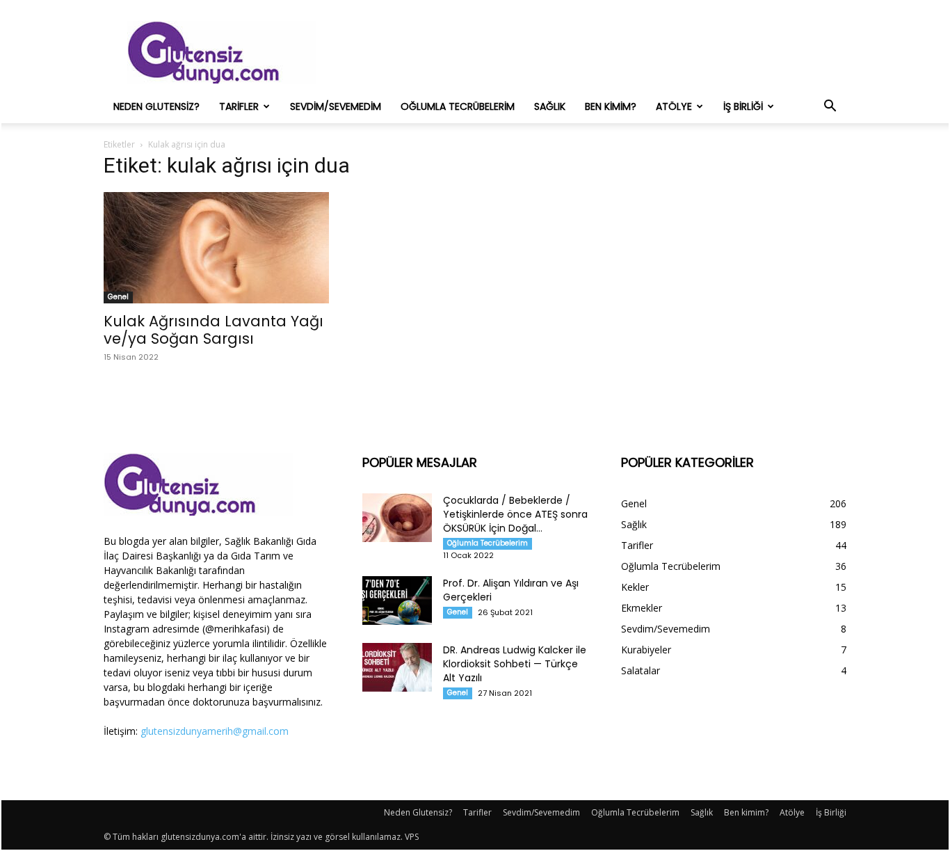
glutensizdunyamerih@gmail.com (214, 731)
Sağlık (549, 106)
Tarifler (239, 106)
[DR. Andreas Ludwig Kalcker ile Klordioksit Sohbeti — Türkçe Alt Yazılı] (397, 667)
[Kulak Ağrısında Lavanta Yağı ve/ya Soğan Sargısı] (216, 247)
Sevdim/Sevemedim (335, 106)
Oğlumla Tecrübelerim (458, 106)
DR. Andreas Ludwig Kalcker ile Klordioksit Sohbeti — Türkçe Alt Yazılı (514, 664)
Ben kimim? (610, 106)
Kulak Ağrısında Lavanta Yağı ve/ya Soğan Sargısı (213, 330)
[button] (829, 107)
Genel (118, 297)
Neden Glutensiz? (156, 106)
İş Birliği (743, 106)
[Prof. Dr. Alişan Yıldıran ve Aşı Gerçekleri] (397, 600)
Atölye (674, 106)
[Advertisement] (593, 52)
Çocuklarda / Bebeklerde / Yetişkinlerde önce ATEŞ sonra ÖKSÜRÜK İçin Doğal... (515, 514)
